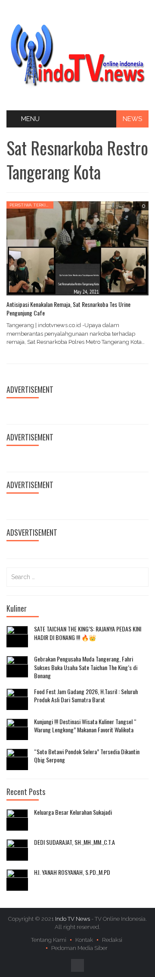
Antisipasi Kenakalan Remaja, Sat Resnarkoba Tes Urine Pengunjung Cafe (68, 308)
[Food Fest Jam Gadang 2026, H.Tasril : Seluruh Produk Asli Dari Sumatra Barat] (17, 699)
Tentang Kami (48, 940)
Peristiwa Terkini (29, 205)
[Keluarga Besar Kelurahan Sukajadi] (17, 820)
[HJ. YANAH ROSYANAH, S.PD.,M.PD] (17, 880)
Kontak (84, 940)
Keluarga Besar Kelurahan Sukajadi (73, 812)
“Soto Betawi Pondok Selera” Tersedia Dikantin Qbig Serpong (87, 755)
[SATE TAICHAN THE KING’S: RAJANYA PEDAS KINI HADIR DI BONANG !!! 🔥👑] (17, 636)
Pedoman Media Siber (79, 948)
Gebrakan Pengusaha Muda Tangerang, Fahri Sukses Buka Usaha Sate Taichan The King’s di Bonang (85, 667)
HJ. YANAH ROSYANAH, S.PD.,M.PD (72, 872)
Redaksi (112, 940)
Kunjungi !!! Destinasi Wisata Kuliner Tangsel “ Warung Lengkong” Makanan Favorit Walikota (85, 725)
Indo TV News (73, 919)
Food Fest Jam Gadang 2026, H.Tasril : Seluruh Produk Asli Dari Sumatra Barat (86, 695)
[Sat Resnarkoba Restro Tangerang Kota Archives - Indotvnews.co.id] (77, 55)
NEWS (132, 119)
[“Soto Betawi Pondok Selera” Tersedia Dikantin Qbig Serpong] (17, 759)
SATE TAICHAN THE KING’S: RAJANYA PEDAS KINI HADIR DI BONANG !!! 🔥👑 (87, 633)
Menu (30, 119)
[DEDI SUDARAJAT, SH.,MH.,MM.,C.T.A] (17, 850)
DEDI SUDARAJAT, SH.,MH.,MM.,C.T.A (74, 842)
